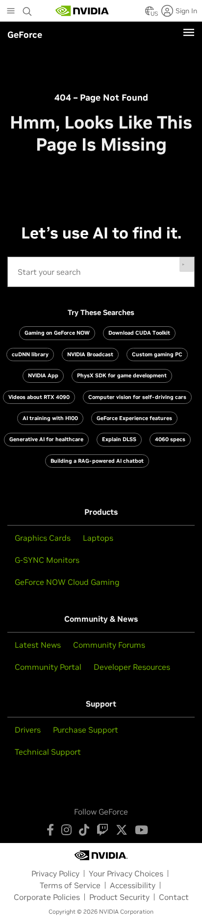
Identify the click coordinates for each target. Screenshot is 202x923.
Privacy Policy (55, 873)
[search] (101, 272)
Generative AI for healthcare (46, 439)
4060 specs (170, 439)
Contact (174, 897)
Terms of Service (70, 885)
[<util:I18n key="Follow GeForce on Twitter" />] (121, 830)
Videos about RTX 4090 (39, 397)
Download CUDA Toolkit (139, 332)
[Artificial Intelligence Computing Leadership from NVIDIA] (82, 11)
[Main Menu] (11, 12)
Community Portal (48, 667)
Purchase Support (85, 730)
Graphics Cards (43, 538)
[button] (149, 14)
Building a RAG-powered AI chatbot (97, 460)
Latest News (38, 645)
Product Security (119, 897)
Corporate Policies (47, 897)
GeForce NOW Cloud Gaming (67, 582)
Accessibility (132, 885)
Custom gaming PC (157, 354)
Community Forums (109, 645)
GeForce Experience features (134, 418)
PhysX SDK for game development (122, 375)
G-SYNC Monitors (47, 560)
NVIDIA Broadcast (90, 354)
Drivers (28, 730)
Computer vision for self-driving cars (137, 397)
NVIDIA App (43, 375)
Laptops (98, 538)
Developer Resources (132, 667)
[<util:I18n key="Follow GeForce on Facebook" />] (50, 830)
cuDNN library (30, 354)
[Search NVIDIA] (27, 9)
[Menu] (189, 32)
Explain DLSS (119, 439)
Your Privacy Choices (126, 873)
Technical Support (48, 752)
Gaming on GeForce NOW (57, 332)
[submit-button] (186, 264)
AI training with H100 (50, 418)
